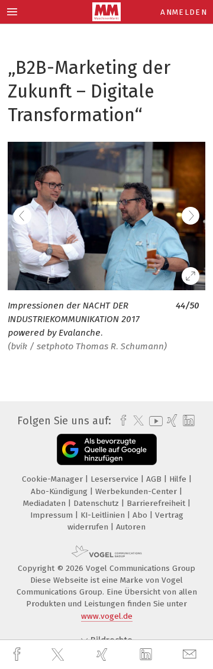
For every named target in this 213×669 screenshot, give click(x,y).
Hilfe (179, 479)
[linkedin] (147, 654)
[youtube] (154, 421)
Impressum (52, 515)
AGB (155, 479)
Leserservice (116, 479)
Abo (141, 515)
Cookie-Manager (53, 479)
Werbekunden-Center (137, 491)
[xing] (103, 654)
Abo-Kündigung (60, 491)
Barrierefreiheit (157, 503)
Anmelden (183, 12)
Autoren (131, 527)
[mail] (191, 654)
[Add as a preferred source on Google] (107, 449)
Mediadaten (45, 503)
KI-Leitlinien (103, 515)
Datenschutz (97, 503)
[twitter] (59, 655)
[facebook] (18, 654)
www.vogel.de (107, 616)
